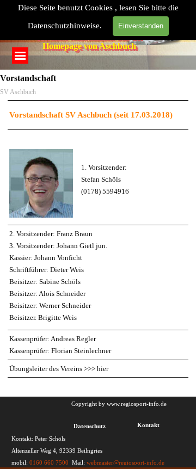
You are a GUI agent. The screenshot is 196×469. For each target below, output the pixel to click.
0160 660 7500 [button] (49, 463)
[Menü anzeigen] (20, 55)
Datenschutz (90, 426)
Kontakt (148, 425)
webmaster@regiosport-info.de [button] (124, 463)
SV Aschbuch (18, 92)
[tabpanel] (98, 239)
